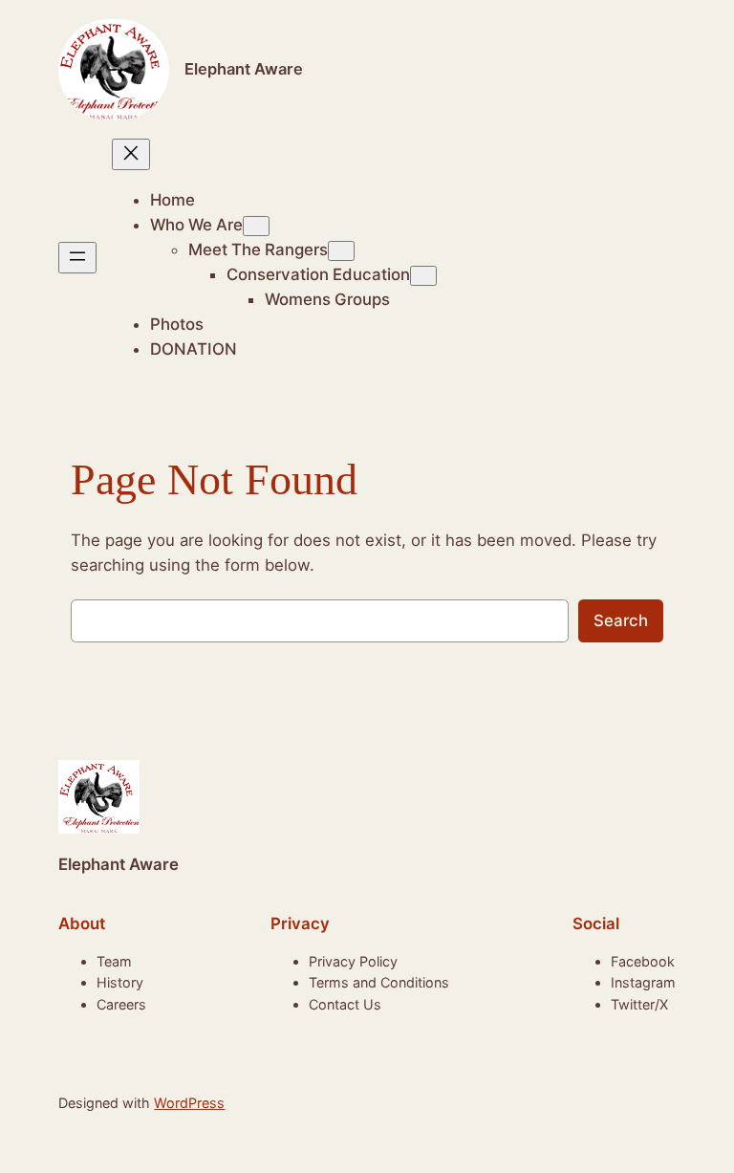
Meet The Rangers (258, 249)
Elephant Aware (243, 68)
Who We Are (196, 224)
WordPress (189, 1103)
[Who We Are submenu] (256, 226)
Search (621, 620)
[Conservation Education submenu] (423, 276)
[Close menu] (131, 154)
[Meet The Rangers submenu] (341, 251)
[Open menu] (77, 257)
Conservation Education (318, 274)
